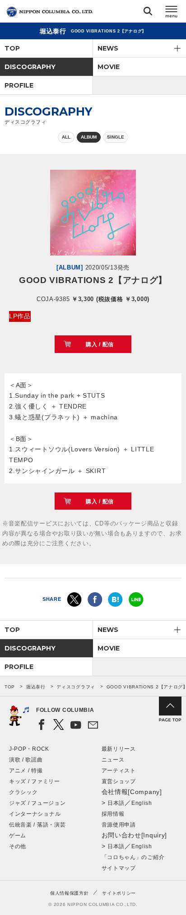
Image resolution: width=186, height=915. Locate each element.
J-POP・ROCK (29, 749)
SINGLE (115, 137)
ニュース (113, 760)
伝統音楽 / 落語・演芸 (37, 825)
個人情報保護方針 (69, 893)
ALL (66, 137)
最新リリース (119, 749)
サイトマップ (119, 868)
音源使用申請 (119, 825)
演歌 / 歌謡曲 (26, 760)
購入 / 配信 (100, 344)
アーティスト (119, 770)
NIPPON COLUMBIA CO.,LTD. (50, 12)
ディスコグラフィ (75, 686)
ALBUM (89, 137)
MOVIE (109, 67)
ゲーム (17, 835)
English (141, 803)
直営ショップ (119, 781)
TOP (12, 48)
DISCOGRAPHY (30, 67)
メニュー (171, 13)
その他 (17, 846)
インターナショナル (34, 814)
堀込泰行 (36, 686)
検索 (148, 13)
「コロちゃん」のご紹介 (133, 857)
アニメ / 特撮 (26, 770)
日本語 (116, 803)
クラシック (23, 792)
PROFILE (19, 85)
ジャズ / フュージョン (37, 803)
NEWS (108, 48)
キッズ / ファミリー (34, 781)
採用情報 (113, 814)
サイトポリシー (119, 893)
